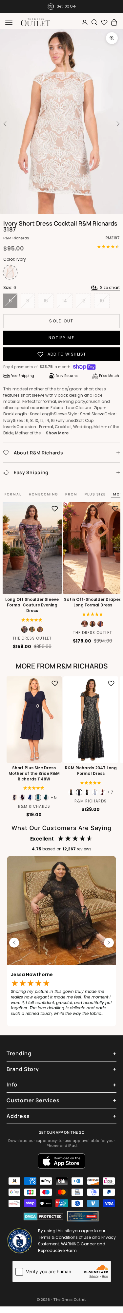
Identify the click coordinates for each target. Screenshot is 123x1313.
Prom (71, 494)
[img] (92, 614)
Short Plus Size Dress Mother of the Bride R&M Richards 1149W (34, 773)
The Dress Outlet (32, 638)
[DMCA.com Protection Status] (43, 1216)
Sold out (61, 321)
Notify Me (61, 337)
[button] (32, 620)
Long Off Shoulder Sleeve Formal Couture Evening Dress (32, 605)
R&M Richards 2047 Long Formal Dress (90, 770)
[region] (61, 943)
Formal (13, 494)
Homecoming (43, 494)
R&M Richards (16, 237)
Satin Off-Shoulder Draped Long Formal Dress (92, 602)
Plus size (95, 494)
